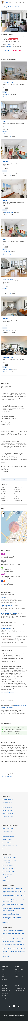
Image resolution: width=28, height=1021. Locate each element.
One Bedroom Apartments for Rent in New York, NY (13, 945)
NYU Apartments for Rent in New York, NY (12, 888)
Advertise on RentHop (20, 988)
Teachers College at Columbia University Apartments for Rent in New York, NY (11, 918)
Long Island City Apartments (7, 692)
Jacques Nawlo (7, 369)
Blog (16, 974)
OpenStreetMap (23, 542)
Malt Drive (5, 122)
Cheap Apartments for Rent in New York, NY (12, 930)
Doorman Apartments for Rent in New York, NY (13, 933)
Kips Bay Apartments (7, 874)
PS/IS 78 (3, 597)
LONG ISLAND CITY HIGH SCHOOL (9, 613)
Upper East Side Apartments (8, 857)
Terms (3, 974)
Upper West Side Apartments (9, 863)
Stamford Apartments (7, 813)
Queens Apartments (7, 834)
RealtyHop (4, 979)
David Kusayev (7, 251)
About (3, 969)
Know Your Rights (13, 480)
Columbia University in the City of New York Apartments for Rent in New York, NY (12, 913)
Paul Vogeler (9, 46)
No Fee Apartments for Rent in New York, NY (12, 941)
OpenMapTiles (16, 542)
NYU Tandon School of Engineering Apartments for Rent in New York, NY (13, 909)
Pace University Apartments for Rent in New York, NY (13, 896)
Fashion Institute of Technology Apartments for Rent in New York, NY (13, 900)
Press (3, 972)
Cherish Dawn (7, 133)
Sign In (25, 2)
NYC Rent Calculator (19, 976)
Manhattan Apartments (7, 828)
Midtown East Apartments (8, 868)
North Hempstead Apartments (9, 845)
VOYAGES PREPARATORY (7, 621)
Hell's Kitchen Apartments (8, 871)
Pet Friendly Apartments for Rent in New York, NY (13, 948)
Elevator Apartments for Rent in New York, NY (13, 936)
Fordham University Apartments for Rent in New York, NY (13, 891)
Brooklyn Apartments (7, 831)
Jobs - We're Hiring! (19, 990)
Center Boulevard (8, 82)
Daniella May (7, 330)
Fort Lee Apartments (7, 807)
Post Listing (18, 2)
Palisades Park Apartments (8, 819)
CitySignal (4, 998)
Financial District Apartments (9, 860)
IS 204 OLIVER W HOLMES (7, 605)
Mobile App (5, 993)
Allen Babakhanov (8, 173)
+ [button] (3, 513)
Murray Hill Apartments (7, 877)
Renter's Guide (18, 972)
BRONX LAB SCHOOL (6, 628)
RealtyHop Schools (7, 638)
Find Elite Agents (19, 969)
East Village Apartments (7, 865)
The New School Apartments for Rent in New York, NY (12, 905)
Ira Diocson (6, 94)
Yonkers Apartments (7, 802)
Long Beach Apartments (8, 810)
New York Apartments (7, 799)
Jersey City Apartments (7, 805)
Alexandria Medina (8, 212)
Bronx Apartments (6, 842)
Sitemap (4, 995)
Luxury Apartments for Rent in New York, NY (12, 938)
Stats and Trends (6, 990)
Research (4, 988)
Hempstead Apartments (8, 836)
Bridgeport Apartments (7, 816)
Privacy (4, 976)
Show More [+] (5, 880)
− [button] (3, 516)
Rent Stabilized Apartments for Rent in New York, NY (13, 952)
